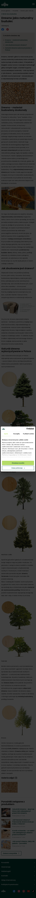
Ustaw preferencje (17, 468)
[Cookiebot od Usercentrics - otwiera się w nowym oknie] (26, 429)
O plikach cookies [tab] (28, 433)
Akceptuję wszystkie (18, 463)
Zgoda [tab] (6, 433)
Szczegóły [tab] (16, 433)
